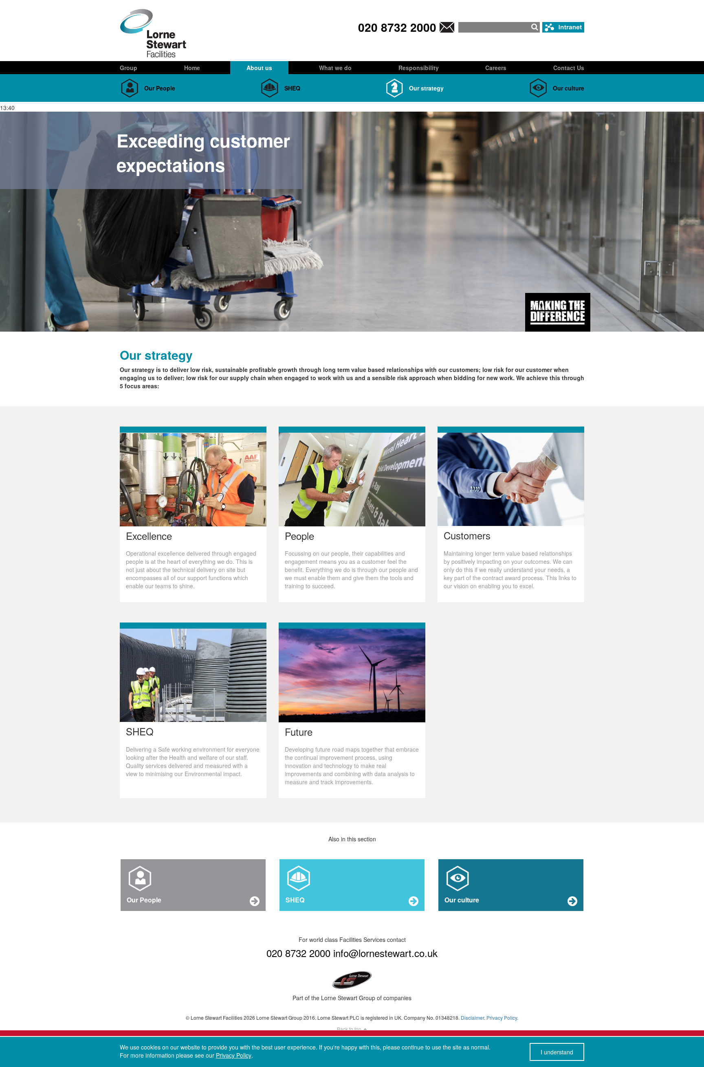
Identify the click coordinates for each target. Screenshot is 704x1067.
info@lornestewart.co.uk (385, 953)
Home (192, 68)
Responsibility (418, 68)
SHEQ (292, 88)
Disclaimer (472, 1017)
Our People (159, 88)
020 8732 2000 (397, 27)
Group (128, 68)
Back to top (350, 1028)
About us (259, 68)
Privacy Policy (501, 1017)
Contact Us (568, 68)
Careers (495, 68)
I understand (557, 1052)
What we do (335, 68)
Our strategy (426, 88)
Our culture (568, 88)
